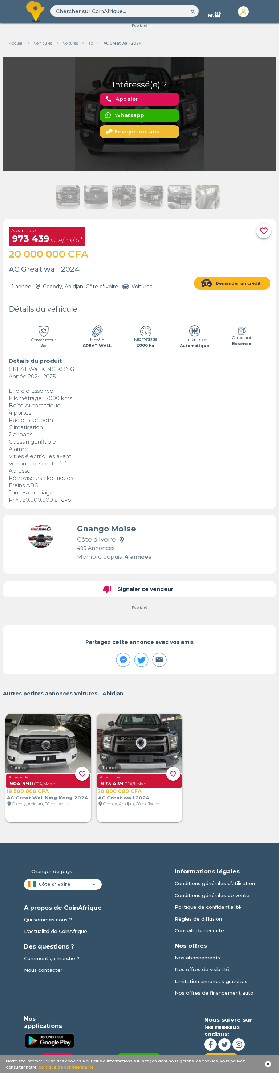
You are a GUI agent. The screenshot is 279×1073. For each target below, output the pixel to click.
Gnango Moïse (106, 528)
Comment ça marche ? (52, 958)
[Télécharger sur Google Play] (49, 1040)
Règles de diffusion (198, 919)
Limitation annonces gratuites (211, 981)
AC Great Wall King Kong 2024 (47, 797)
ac (91, 43)
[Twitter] (224, 1044)
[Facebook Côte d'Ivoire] (210, 1044)
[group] (139, 114)
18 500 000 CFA (27, 791)
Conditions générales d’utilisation (215, 883)
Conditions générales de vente (212, 895)
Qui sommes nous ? (48, 919)
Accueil (16, 43)
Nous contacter (43, 970)
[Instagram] (238, 1044)
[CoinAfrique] (36, 11)
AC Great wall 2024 (123, 797)
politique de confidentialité (66, 1067)
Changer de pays (51, 871)
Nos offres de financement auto (214, 993)
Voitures (70, 43)
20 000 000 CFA (119, 791)
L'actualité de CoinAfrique (55, 931)
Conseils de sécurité (199, 930)
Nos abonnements (197, 958)
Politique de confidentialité (208, 907)
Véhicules (43, 43)
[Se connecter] (243, 11)
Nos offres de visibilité (202, 969)
